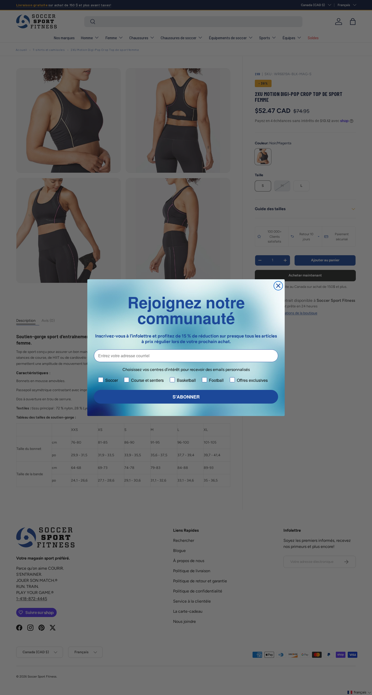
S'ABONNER (186, 396)
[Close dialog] (278, 285)
